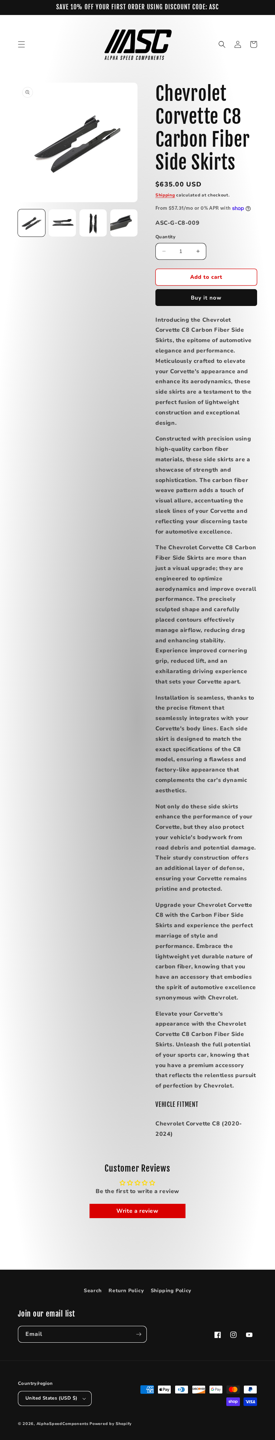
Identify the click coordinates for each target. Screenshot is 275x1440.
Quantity (165, 237)
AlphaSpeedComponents (62, 1423)
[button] (21, 44)
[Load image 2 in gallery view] (62, 223)
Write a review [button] (137, 1211)
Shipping (165, 195)
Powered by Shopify (111, 1423)
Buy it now (206, 297)
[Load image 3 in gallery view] (93, 223)
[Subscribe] (138, 1334)
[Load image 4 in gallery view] (124, 223)
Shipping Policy (171, 1290)
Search (93, 1290)
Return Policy (126, 1290)
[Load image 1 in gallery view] (31, 223)
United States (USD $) (51, 1398)
